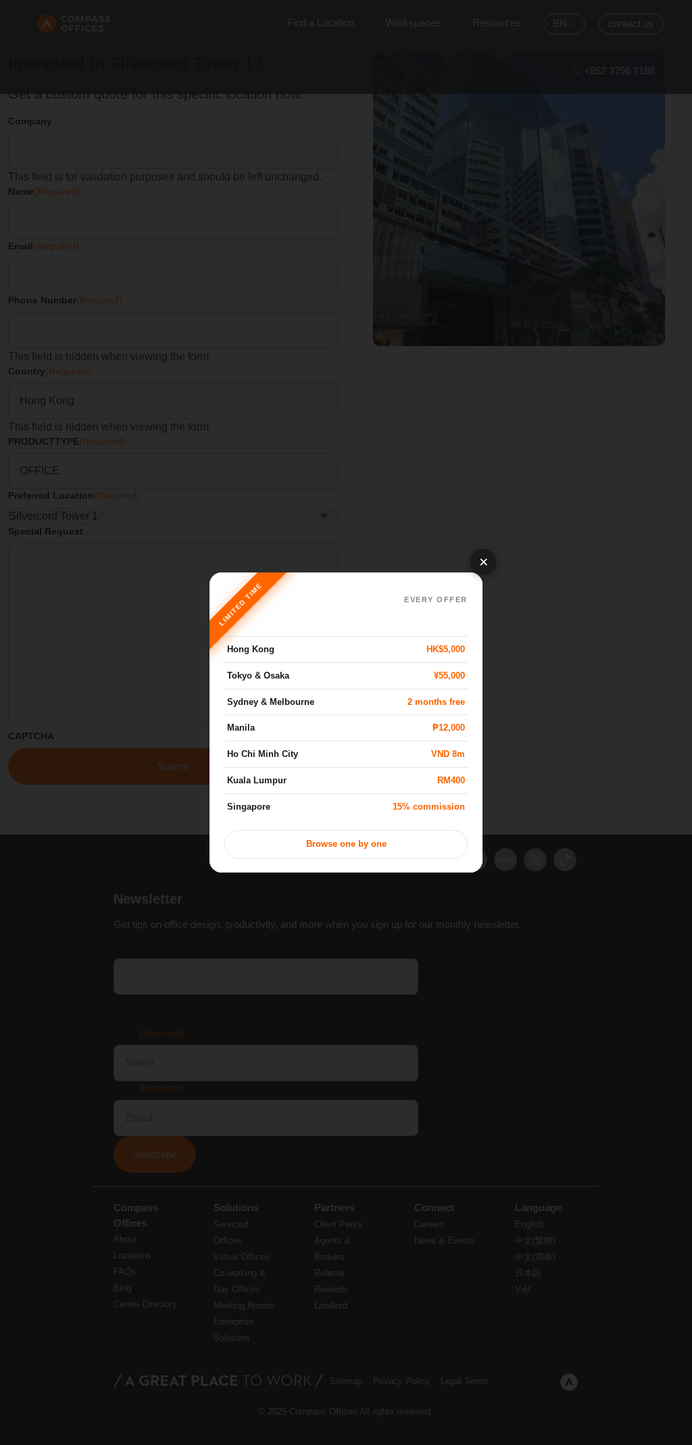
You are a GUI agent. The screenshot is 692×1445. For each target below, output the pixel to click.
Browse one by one (346, 844)
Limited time (240, 604)
